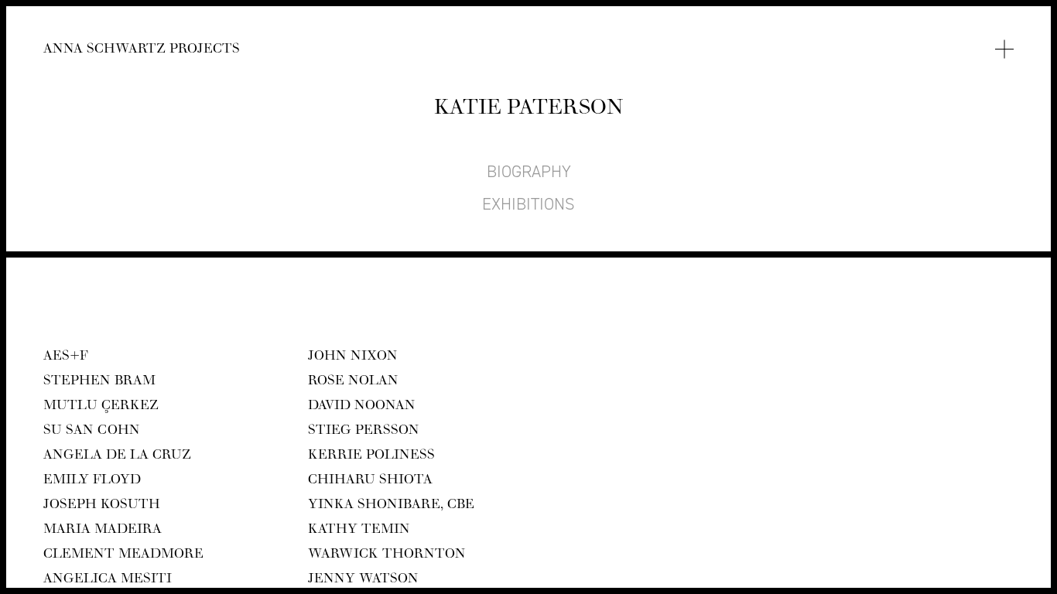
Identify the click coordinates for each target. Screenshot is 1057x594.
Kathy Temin (359, 531)
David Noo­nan (362, 407)
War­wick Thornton (387, 556)
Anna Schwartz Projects (141, 51)
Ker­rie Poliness (371, 457)
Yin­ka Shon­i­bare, (391, 506)
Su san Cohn (91, 432)
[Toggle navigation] (1004, 49)
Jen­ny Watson (363, 581)
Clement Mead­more (123, 556)
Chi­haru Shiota (370, 482)
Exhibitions (528, 204)
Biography (529, 172)
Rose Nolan (353, 383)
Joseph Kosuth (101, 506)
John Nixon (353, 358)
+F (65, 358)
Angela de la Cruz (117, 457)
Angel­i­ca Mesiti (107, 581)
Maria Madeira (102, 531)
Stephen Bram (99, 383)
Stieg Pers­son (363, 432)
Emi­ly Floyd (92, 482)
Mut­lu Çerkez (101, 407)
